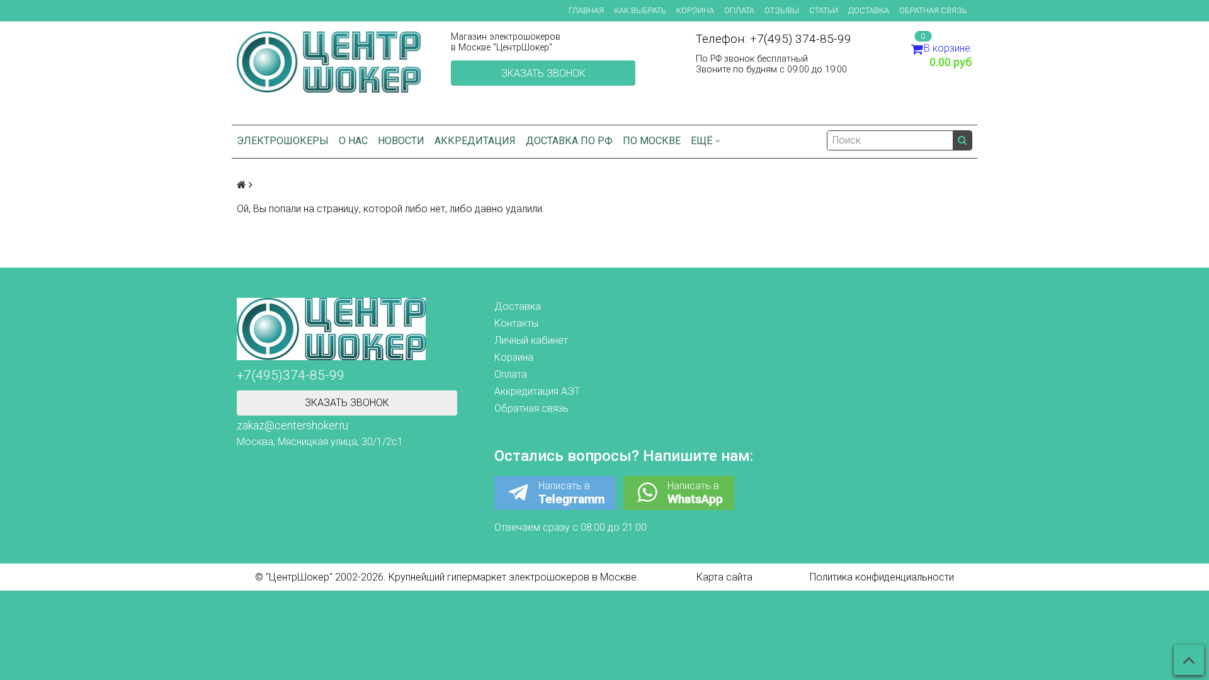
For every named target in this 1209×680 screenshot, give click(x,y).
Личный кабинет (531, 340)
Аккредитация (475, 141)
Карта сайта (724, 577)
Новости (401, 141)
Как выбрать (640, 10)
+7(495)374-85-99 (290, 375)
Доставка (868, 10)
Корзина (695, 10)
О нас (353, 141)
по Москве (652, 141)
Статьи (823, 10)
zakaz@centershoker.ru (292, 425)
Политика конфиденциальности (882, 577)
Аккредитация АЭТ (537, 391)
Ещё (702, 141)
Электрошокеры (283, 141)
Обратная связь (933, 10)
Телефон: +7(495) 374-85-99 (773, 38)
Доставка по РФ (569, 141)
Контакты (516, 323)
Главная (586, 10)
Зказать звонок (543, 73)
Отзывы (781, 10)
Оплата (739, 10)
